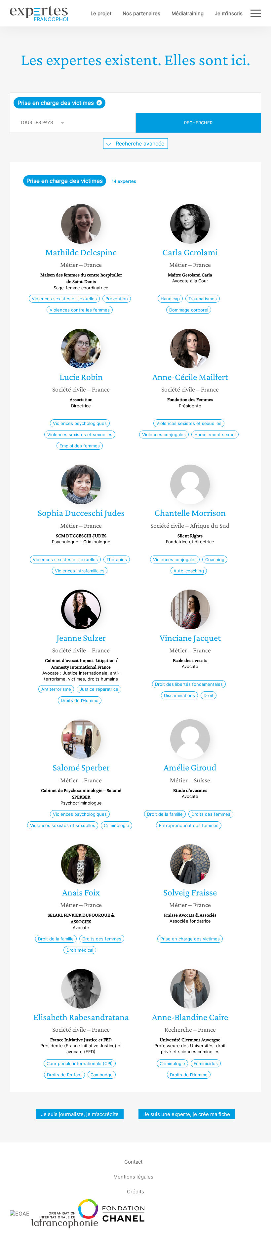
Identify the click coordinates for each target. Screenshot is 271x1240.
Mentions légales (133, 1176)
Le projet (101, 13)
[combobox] (135, 103)
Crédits (135, 1191)
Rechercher (198, 122)
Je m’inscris (229, 13)
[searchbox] (159, 103)
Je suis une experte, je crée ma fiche (186, 1114)
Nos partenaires (141, 13)
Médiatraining (188, 13)
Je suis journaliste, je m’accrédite (80, 1114)
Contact (133, 1161)
